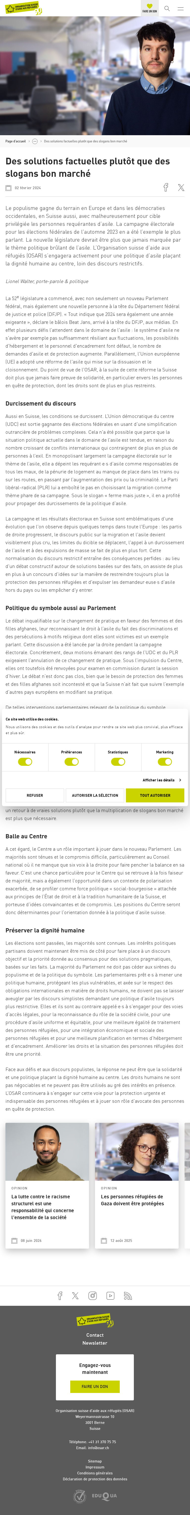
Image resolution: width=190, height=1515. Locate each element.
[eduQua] (104, 1497)
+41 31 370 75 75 (102, 1441)
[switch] (72, 762)
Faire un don (95, 1386)
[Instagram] (93, 1296)
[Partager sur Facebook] (166, 188)
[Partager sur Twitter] (181, 188)
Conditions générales (95, 1473)
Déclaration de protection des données (95, 1479)
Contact (95, 1335)
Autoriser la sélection (95, 795)
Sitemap (95, 1461)
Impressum (95, 1467)
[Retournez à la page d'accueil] (23, 8)
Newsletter (94, 1343)
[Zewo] (79, 1497)
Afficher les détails (159, 779)
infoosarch (98, 1447)
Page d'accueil (15, 141)
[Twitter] (75, 1296)
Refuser (35, 795)
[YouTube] (110, 1296)
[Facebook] (60, 1296)
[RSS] (128, 1296)
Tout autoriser (155, 795)
